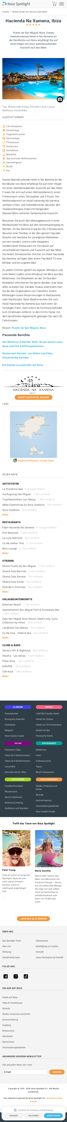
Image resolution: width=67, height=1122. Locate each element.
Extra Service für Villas (15, 772)
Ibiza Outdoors (19, 510)
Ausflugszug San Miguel (26, 494)
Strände (39, 795)
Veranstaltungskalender (47, 806)
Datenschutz (42, 940)
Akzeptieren (53, 1116)
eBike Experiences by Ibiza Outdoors (32, 504)
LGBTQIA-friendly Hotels (47, 713)
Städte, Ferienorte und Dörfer (46, 787)
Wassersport (11, 791)
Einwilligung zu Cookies (47, 946)
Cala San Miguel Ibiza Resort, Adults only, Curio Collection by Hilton (30, 620)
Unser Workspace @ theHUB (49, 957)
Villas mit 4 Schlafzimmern (17, 761)
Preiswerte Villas (13, 750)
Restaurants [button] (49, 743)
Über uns (6, 946)
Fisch (38, 755)
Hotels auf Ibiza (9, 997)
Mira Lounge (19, 548)
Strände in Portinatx (22, 587)
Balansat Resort (21, 604)
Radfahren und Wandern (17, 808)
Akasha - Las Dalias (23, 655)
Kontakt (40, 952)
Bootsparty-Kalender (15, 719)
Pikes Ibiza (18, 661)
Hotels (5, 12)
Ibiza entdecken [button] (49, 779)
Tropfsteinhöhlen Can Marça (28, 499)
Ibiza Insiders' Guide (14, 736)
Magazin (9, 730)
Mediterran (41, 750)
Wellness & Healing (14, 802)
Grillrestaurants (43, 761)
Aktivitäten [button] (18, 779)
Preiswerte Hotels (44, 736)
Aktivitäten (7, 1036)
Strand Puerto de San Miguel (28, 566)
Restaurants (8, 1030)
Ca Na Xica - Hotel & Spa (25, 633)
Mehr (5, 515)
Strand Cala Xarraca (22, 576)
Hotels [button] (49, 707)
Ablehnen (33, 1116)
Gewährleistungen (11, 957)
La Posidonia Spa (23, 489)
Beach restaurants (45, 772)
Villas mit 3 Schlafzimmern (17, 755)
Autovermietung (43, 800)
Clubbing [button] (18, 707)
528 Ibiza (17, 671)
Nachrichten (8, 1042)
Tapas (39, 766)
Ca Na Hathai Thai (22, 543)
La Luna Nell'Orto (20, 538)
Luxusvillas (10, 766)
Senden (57, 1072)
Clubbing (6, 1025)
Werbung (6, 952)
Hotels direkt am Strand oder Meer (30, 12)
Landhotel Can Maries (23, 627)
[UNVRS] (16, 666)
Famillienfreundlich (14, 786)
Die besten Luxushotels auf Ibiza (22, 365)
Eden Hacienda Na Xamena (29, 527)
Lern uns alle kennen (33, 918)
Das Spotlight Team (11, 940)
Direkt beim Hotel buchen (33, 397)
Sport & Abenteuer (13, 797)
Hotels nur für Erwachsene (48, 724)
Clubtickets (10, 724)
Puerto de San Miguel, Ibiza (29, 327)
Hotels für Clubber (44, 719)
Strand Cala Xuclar (21, 581)
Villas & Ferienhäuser (12, 1003)
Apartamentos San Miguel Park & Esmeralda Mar (31, 611)
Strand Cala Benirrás (24, 571)
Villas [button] (17, 743)
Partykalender (11, 713)
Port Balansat (20, 532)
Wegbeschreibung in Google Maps (36, 460)
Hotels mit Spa (43, 730)
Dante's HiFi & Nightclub (25, 650)
